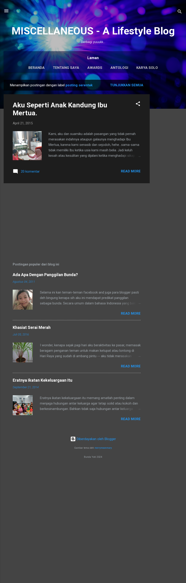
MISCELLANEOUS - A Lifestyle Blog (93, 31)
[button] (138, 104)
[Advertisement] (167, 148)
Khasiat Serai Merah (32, 327)
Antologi (119, 68)
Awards (94, 68)
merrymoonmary (103, 447)
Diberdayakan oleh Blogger (96, 439)
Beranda (36, 68)
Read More (131, 171)
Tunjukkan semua (126, 85)
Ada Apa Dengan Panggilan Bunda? (45, 274)
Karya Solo (147, 68)
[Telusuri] (179, 12)
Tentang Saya (66, 68)
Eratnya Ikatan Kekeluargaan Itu (42, 380)
